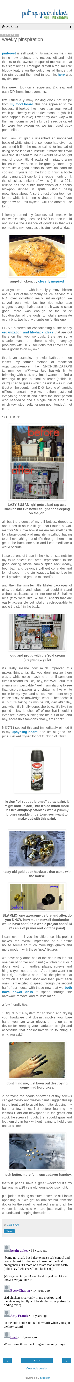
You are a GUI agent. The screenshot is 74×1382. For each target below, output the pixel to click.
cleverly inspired (51, 281)
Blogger (45, 1377)
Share (9, 1231)
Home (37, 1360)
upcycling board (25, 732)
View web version (37, 1368)
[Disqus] (37, 1295)
